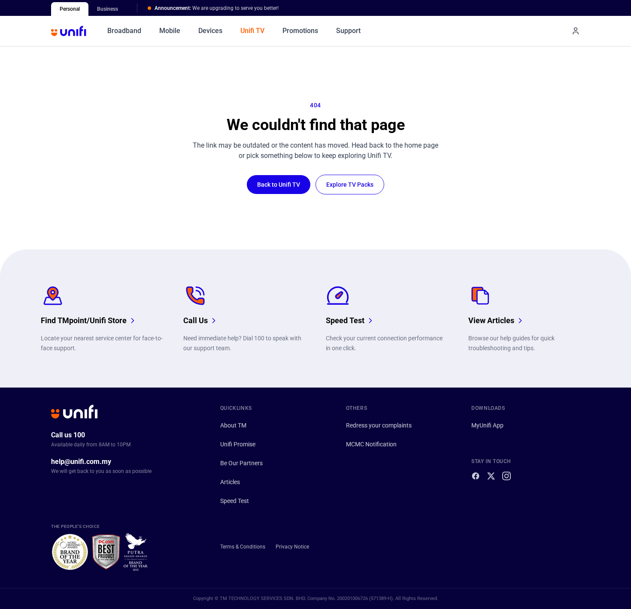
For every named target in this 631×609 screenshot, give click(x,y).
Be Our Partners (241, 463)
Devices (210, 31)
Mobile (169, 31)
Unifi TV (252, 31)
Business (107, 9)
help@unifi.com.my (81, 462)
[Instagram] (506, 476)
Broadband (124, 31)
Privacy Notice (292, 547)
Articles (230, 482)
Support (348, 31)
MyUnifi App (487, 425)
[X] (491, 476)
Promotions (300, 31)
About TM (233, 425)
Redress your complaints (379, 425)
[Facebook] (475, 476)
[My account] (575, 31)
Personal (70, 9)
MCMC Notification (371, 444)
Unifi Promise (237, 444)
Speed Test (234, 500)
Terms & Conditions (242, 547)
